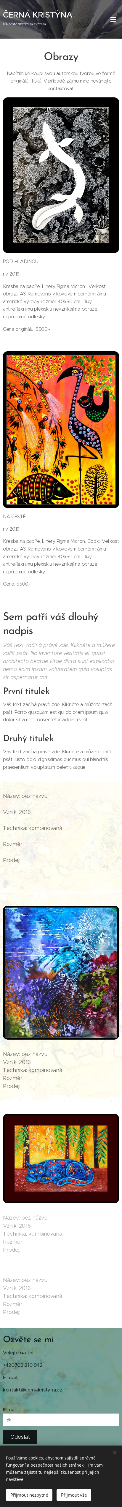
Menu (113, 19)
